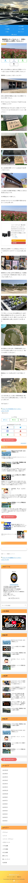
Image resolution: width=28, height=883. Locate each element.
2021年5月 (5, 807)
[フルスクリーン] (24, 628)
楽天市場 (14, 242)
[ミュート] (22, 628)
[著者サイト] (7, 427)
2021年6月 (5, 804)
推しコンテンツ (5, 412)
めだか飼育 (5, 852)
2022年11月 (5, 770)
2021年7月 (5, 800)
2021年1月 (4, 821)
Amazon (14, 240)
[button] (25, 605)
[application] (14, 622)
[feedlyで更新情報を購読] (7, 434)
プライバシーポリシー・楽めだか (14, 877)
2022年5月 (5, 777)
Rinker (16, 236)
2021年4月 (5, 810)
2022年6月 (5, 773)
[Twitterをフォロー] (20, 427)
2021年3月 (5, 814)
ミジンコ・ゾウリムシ (7, 839)
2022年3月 (5, 783)
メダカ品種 (5, 846)
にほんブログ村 (5, 410)
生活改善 (4, 862)
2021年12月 (5, 790)
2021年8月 (5, 797)
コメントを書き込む (14, 549)
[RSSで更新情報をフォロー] (20, 434)
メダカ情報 (5, 849)
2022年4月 (5, 780)
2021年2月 (5, 817)
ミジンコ (4, 835)
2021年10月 (5, 794)
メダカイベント (6, 842)
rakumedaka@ (14, 584)
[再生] (4, 628)
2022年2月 (5, 787)
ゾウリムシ (5, 832)
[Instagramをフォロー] (7, 431)
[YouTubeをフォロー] (20, 431)
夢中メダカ (5, 856)
